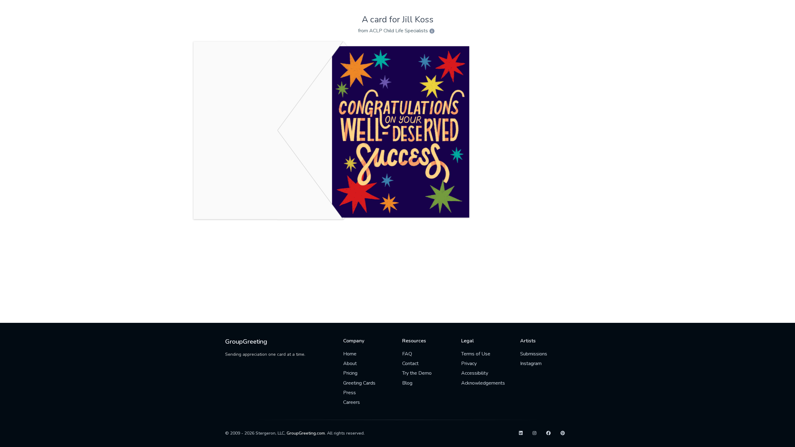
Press (349, 392)
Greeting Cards (359, 383)
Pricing (350, 373)
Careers (351, 402)
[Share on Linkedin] (521, 433)
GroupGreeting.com (306, 433)
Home (350, 353)
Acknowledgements (483, 383)
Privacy (469, 363)
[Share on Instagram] (534, 433)
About (350, 363)
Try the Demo (417, 373)
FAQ (407, 353)
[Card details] (432, 31)
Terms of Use (475, 353)
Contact (410, 363)
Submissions (533, 353)
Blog (407, 383)
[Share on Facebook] (548, 433)
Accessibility (474, 373)
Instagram (531, 363)
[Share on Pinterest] (563, 433)
